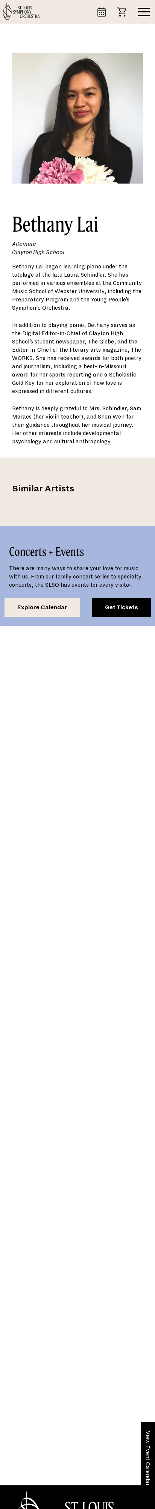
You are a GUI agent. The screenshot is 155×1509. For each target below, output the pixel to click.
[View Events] (105, 11)
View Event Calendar (148, 1458)
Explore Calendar (42, 607)
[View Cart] (125, 11)
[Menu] (143, 12)
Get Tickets (121, 607)
